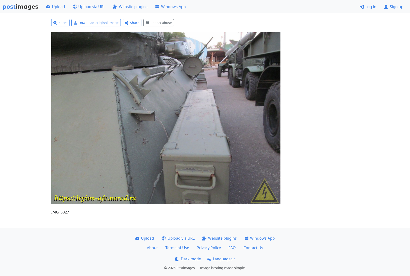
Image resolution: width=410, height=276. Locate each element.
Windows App (173, 6)
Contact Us (253, 247)
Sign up (396, 6)
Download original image (99, 22)
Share (134, 22)
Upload (58, 6)
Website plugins (133, 6)
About (152, 247)
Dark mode (191, 258)
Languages (223, 258)
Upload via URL (91, 6)
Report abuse (161, 22)
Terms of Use (177, 247)
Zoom (63, 22)
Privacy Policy (209, 247)
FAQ (232, 247)
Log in (370, 6)
